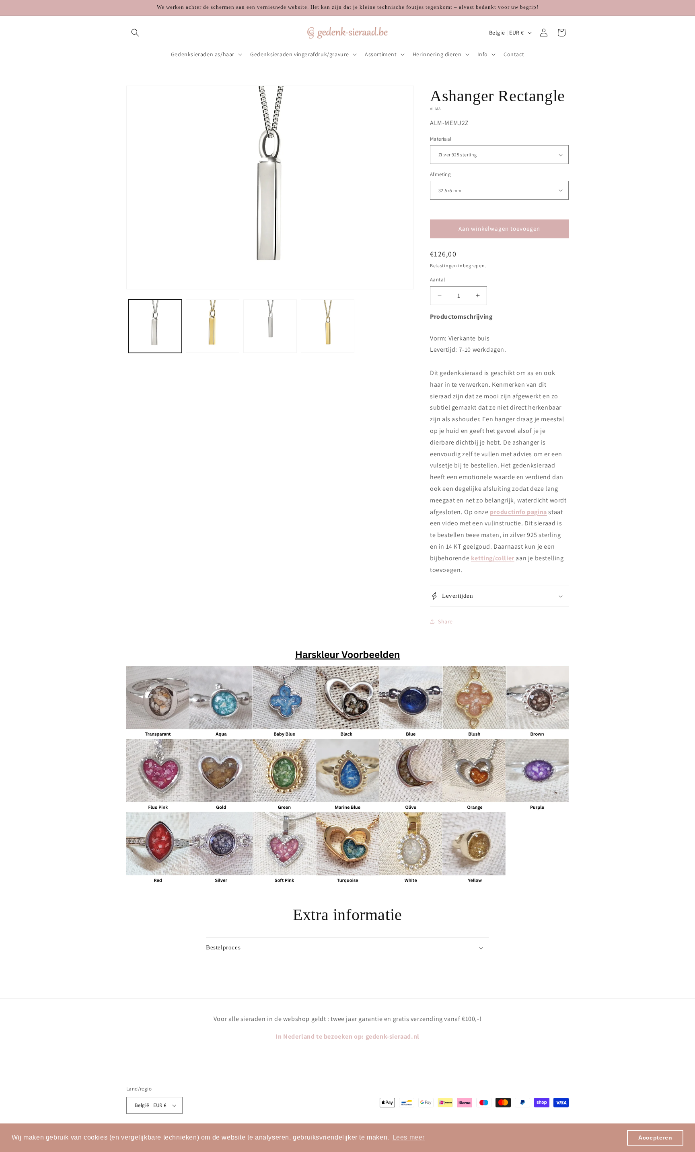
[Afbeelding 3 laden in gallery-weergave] (270, 326)
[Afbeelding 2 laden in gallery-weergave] (212, 326)
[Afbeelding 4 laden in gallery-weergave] (327, 326)
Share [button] (445, 621)
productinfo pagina (518, 512)
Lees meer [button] (409, 1137)
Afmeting (440, 174)
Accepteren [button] (655, 1137)
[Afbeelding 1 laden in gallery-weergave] (155, 326)
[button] (135, 32)
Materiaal (441, 138)
